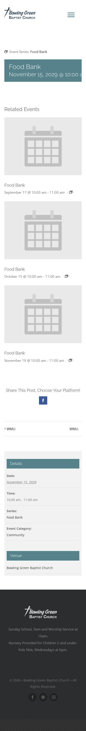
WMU (11, 428)
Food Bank (14, 185)
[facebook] (32, 697)
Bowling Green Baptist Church (30, 568)
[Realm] (43, 697)
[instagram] (54, 697)
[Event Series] (70, 192)
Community (15, 535)
